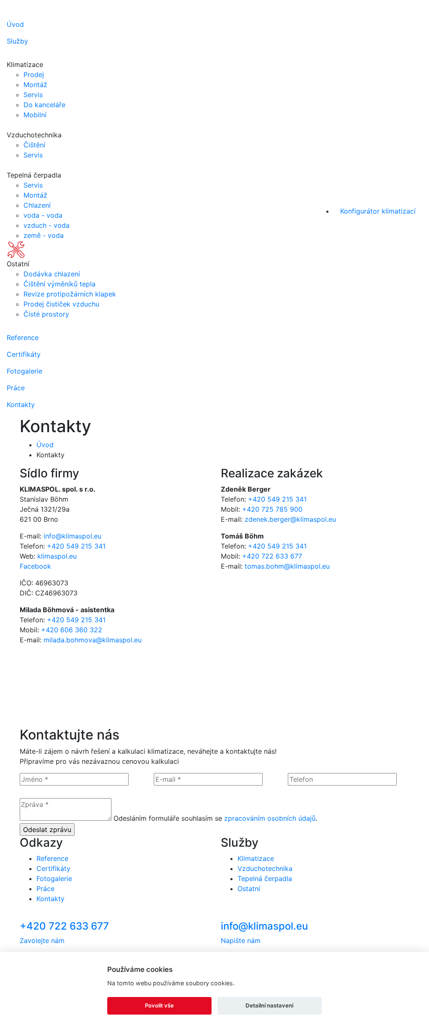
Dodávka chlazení (51, 274)
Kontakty (21, 404)
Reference (23, 337)
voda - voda (42, 215)
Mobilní (35, 115)
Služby (17, 41)
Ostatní (249, 888)
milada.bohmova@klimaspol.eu (93, 640)
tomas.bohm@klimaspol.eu (287, 566)
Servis (33, 94)
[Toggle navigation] (413, 9)
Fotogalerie (24, 371)
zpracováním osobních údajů (269, 818)
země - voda (43, 235)
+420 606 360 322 (71, 630)
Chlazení (37, 205)
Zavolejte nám (42, 940)
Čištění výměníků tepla (59, 284)
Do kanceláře (44, 104)
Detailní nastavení (269, 1005)
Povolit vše (159, 1005)
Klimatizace (256, 858)
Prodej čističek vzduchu (61, 304)
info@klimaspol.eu (72, 536)
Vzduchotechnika (265, 868)
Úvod (15, 24)
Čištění (34, 145)
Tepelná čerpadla (265, 878)
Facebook (35, 566)
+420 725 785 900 (272, 509)
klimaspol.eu (57, 556)
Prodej (33, 74)
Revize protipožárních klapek (69, 294)
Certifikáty (24, 354)
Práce (16, 388)
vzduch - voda (46, 225)
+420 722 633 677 (272, 556)
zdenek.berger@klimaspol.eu (290, 519)
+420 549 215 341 (76, 546)
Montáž (35, 84)
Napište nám (241, 940)
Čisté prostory (46, 314)
